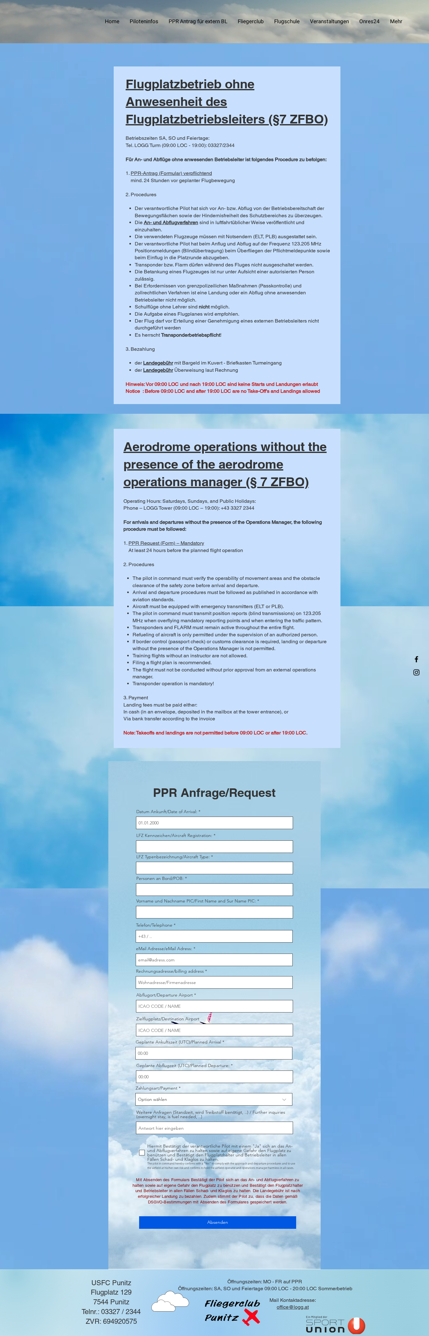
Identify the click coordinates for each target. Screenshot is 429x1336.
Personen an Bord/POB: (160, 878)
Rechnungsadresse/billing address (170, 971)
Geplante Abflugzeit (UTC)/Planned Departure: (183, 1065)
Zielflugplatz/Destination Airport (167, 1019)
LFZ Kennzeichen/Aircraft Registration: (174, 835)
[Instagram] (416, 672)
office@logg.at (293, 1307)
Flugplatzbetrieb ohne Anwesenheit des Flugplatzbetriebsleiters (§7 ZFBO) (227, 101)
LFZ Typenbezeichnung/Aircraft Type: (173, 857)
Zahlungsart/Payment (156, 1088)
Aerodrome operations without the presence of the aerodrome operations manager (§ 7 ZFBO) (225, 464)
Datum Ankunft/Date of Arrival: (166, 811)
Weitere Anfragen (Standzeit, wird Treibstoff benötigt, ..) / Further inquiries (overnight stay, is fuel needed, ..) (210, 1114)
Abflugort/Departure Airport (165, 995)
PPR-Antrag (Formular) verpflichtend (171, 173)
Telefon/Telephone (154, 925)
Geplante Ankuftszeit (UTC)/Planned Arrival (179, 1042)
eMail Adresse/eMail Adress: (164, 948)
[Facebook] (416, 659)
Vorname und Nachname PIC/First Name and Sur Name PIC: (196, 901)
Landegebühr (158, 363)
